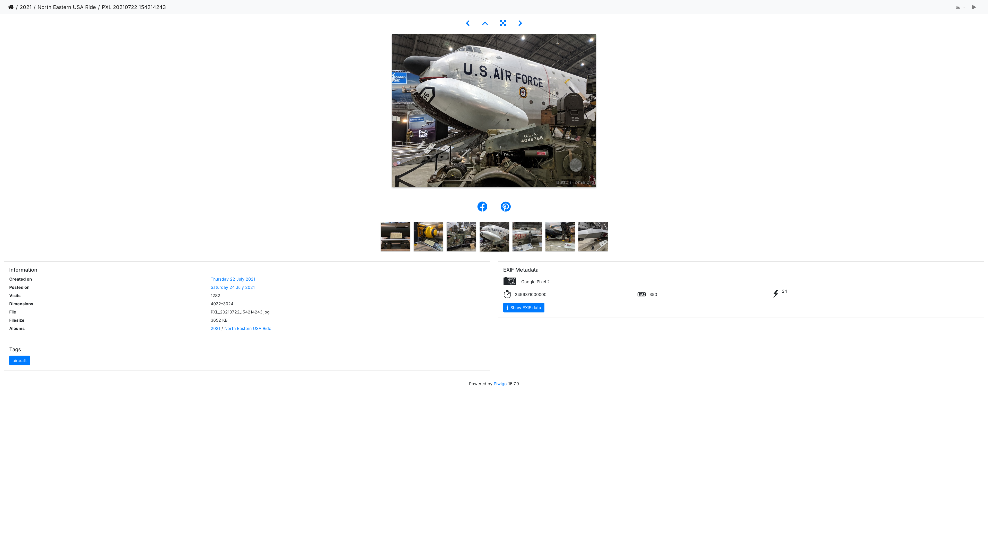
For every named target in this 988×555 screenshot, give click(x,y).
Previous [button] (375, 237)
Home (11, 7)
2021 (26, 7)
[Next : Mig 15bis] (520, 23)
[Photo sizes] (960, 7)
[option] (395, 236)
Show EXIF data (525, 307)
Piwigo (500, 383)
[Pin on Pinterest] (506, 206)
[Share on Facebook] (484, 206)
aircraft (20, 360)
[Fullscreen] (503, 23)
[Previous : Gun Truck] (468, 23)
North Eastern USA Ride (67, 7)
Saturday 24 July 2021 (233, 287)
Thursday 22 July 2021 (233, 279)
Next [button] (613, 237)
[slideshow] (974, 7)
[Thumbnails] (485, 23)
